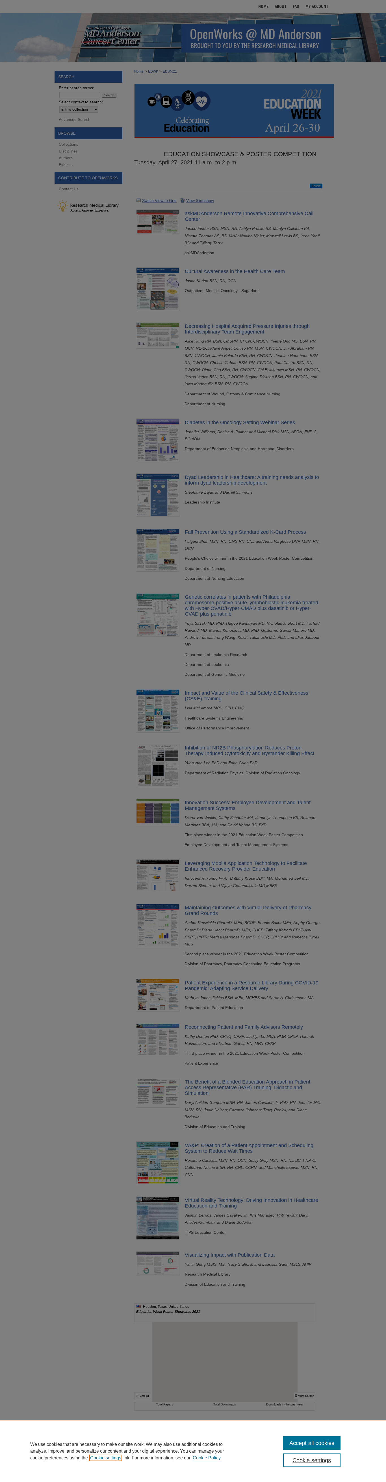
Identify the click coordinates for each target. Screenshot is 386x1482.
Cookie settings (105, 1457)
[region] (193, 1451)
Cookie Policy (207, 1457)
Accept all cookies (311, 1443)
